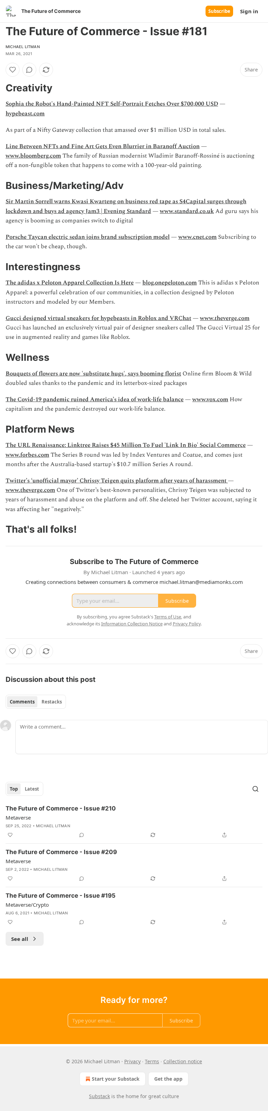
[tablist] (36, 702)
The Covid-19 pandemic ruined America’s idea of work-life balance (95, 399)
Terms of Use (167, 617)
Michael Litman (23, 46)
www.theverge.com (225, 318)
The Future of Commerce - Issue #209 (61, 852)
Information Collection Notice (132, 624)
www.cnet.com (197, 237)
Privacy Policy (187, 624)
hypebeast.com (25, 113)
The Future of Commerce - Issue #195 (61, 895)
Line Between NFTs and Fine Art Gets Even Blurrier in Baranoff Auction (103, 146)
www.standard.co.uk (187, 211)
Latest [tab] (32, 789)
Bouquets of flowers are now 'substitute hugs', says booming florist (93, 373)
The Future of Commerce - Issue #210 (61, 808)
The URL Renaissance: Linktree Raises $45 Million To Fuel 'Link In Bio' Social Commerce (126, 445)
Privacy (132, 1061)
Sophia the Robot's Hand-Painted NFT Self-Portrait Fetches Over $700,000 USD (112, 103)
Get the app (168, 1078)
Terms (152, 1061)
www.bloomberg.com (33, 155)
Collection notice (182, 1061)
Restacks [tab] (52, 702)
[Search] (255, 789)
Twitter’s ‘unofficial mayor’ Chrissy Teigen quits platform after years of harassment (117, 480)
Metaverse (18, 817)
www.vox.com (210, 399)
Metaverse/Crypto (27, 904)
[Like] (13, 70)
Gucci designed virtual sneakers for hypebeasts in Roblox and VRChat (98, 318)
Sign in (249, 11)
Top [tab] (14, 789)
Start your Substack (116, 1078)
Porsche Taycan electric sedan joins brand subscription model (88, 237)
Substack (99, 1096)
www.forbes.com (27, 454)
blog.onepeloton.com (169, 282)
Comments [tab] (22, 702)
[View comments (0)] (29, 70)
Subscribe (219, 11)
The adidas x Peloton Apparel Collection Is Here (70, 282)
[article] (134, 821)
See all (19, 938)
